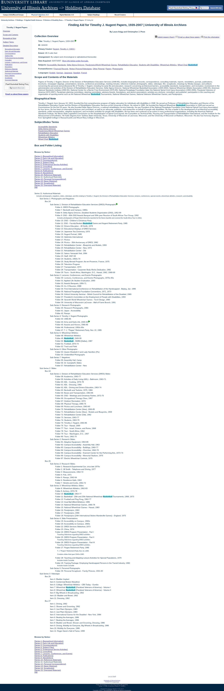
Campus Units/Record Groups (13, 15)
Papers (108, 69)
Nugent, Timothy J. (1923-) (64, 49)
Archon (110, 689)
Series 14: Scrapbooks (44, 183)
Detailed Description (10, 46)
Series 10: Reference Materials (47, 175)
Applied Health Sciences (33, 20)
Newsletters (8, 67)
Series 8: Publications (44, 171)
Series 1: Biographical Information (49, 156)
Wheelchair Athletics (168, 65)
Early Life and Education (12, 51)
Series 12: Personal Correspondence (50, 179)
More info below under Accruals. (75, 61)
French (84, 73)
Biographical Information (12, 49)
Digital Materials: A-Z (67, 15)
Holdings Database (82, 7)
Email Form (115, 682)
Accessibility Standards (56, 65)
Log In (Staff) (112, 676)
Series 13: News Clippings (45, 181)
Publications (8, 64)
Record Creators (120, 15)
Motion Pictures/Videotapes (80, 69)
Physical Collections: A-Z (40, 15)
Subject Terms (8, 42)
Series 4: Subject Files (44, 162)
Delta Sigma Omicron (75, 65)
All (36, 187)
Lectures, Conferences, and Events (16, 62)
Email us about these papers (16, 94)
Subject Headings (94, 15)
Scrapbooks (9, 78)
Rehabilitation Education (128, 65)
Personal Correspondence (13, 73)
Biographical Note (9, 38)
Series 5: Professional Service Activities (51, 164)
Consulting (8, 60)
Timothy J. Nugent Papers (75, 20)
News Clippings (10, 75)
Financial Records (61, 69)
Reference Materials (11, 69)
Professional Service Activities (14, 58)
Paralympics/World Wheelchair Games (101, 65)
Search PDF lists (216, 7)
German (59, 73)
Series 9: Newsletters (43, 173)
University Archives (7, 20)
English (52, 73)
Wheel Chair (188, 65)
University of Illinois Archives (29, 7)
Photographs (117, 69)
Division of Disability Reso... (54, 20)
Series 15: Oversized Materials (47, 185)
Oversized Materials (11, 80)
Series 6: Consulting (43, 167)
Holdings (20, 20)
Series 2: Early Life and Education (49, 158)
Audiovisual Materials (11, 71)
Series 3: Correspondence (46, 160)
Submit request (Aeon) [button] (165, 37)
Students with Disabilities (149, 65)
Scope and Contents (10, 35)
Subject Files (9, 56)
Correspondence (10, 53)
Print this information (211, 37)
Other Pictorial (98, 69)
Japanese (68, 73)
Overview (6, 31)
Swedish (76, 73)
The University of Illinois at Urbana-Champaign (117, 690)
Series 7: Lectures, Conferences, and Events (53, 169)
